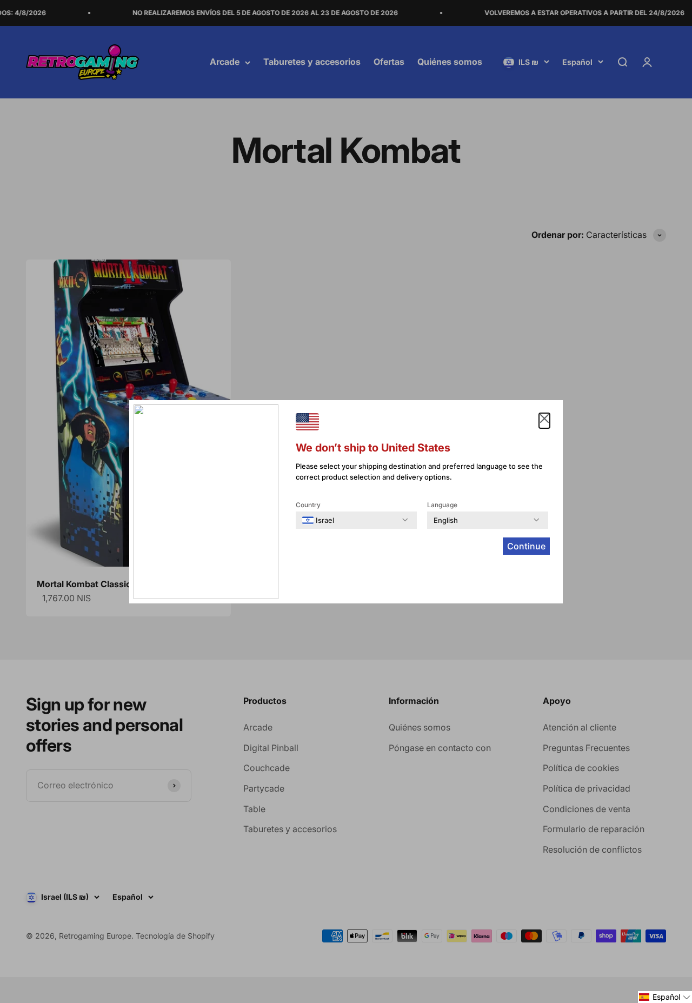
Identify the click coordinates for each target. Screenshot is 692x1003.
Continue (526, 546)
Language (442, 505)
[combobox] (318, 520)
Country (308, 505)
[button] (665, 997)
